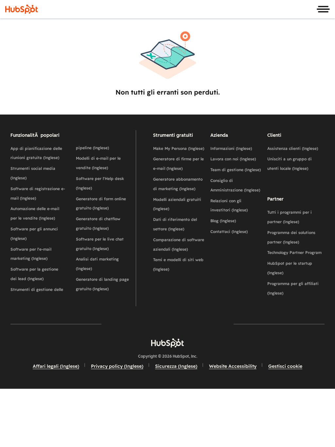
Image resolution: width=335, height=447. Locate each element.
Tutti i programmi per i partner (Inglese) (289, 217)
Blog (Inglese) (223, 220)
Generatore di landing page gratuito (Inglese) (102, 284)
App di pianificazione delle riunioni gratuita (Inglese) (36, 153)
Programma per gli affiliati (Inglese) (293, 288)
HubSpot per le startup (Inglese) (289, 268)
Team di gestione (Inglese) (235, 169)
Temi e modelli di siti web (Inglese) (178, 264)
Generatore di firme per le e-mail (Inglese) (178, 163)
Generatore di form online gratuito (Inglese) (101, 203)
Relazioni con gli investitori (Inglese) (229, 205)
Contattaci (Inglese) (229, 231)
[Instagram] (129, 324)
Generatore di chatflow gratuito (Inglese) (98, 223)
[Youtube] (148, 324)
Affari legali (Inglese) (56, 366)
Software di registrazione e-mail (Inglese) (37, 193)
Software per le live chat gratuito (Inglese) (100, 244)
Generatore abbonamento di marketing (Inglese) (178, 184)
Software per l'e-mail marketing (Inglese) (30, 254)
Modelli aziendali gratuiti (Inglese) (177, 204)
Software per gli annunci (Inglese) (34, 233)
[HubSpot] (21, 9)
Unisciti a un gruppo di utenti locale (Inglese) (289, 163)
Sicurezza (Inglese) (176, 366)
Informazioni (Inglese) (231, 148)
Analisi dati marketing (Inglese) (97, 264)
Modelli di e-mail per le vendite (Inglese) (98, 163)
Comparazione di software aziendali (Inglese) (178, 244)
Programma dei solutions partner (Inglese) (291, 237)
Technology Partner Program (294, 252)
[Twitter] (167, 324)
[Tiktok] (224, 324)
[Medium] (205, 324)
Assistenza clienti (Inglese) (292, 148)
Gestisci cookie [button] (285, 366)
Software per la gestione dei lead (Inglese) (34, 274)
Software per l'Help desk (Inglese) (100, 183)
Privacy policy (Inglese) (117, 366)
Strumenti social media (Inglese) (32, 173)
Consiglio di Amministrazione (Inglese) (235, 185)
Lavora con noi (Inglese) (233, 158)
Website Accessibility (232, 366)
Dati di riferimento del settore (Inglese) (175, 224)
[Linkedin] (186, 324)
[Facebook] (110, 324)
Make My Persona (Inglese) (178, 148)
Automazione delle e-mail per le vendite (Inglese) (34, 213)
